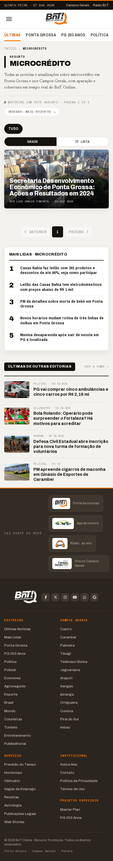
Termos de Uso (72, 789)
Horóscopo (13, 773)
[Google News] (94, 597)
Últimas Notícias (17, 629)
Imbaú (65, 727)
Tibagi (65, 653)
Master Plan (70, 809)
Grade (32, 141)
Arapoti (66, 678)
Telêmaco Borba (73, 662)
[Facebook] (46, 597)
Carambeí (68, 637)
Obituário (12, 781)
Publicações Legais (20, 814)
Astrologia (13, 805)
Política (100, 35)
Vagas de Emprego (20, 789)
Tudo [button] (13, 128)
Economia (12, 678)
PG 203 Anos (73, 35)
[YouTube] (75, 597)
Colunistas (13, 719)
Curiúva (66, 711)
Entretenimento (17, 735)
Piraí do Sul (69, 719)
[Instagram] (65, 597)
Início (10, 49)
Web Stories (14, 822)
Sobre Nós (68, 764)
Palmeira (67, 645)
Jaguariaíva (70, 670)
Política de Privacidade (79, 781)
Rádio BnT (101, 5)
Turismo (11, 727)
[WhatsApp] (85, 597)
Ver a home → (97, 367)
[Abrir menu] (9, 19)
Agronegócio (15, 686)
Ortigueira (69, 703)
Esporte (11, 694)
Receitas (11, 797)
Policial (10, 670)
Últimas (12, 35)
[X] (55, 597)
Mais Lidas (12, 637)
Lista (85, 141)
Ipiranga (67, 694)
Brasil (8, 703)
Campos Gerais (77, 5)
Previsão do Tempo (20, 764)
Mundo (10, 711)
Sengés (66, 686)
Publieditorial (15, 744)
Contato (67, 773)
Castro (66, 629)
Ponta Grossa (41, 35)
